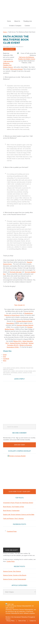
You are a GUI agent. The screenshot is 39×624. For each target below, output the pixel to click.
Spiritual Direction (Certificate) (19, 343)
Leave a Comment (9, 49)
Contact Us (33, 620)
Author (13, 368)
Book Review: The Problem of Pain (13, 506)
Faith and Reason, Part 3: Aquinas (13, 518)
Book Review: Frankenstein (11, 510)
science (20, 372)
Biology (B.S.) (18, 341)
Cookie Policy (11, 561)
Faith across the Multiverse (24, 371)
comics (13, 371)
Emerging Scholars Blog (19, 9)
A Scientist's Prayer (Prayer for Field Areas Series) (18, 502)
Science (11, 369)
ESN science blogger (16, 69)
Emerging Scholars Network (25, 325)
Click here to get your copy (19, 491)
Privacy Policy (10, 620)
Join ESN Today (19, 445)
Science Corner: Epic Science (12, 571)
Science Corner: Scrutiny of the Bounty (14, 575)
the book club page (15, 272)
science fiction (27, 372)
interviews (14, 372)
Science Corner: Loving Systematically (14, 579)
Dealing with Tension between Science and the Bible (18, 514)
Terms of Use (22, 620)
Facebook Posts (19, 524)
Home (5, 32)
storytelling (7, 374)
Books (17, 368)
